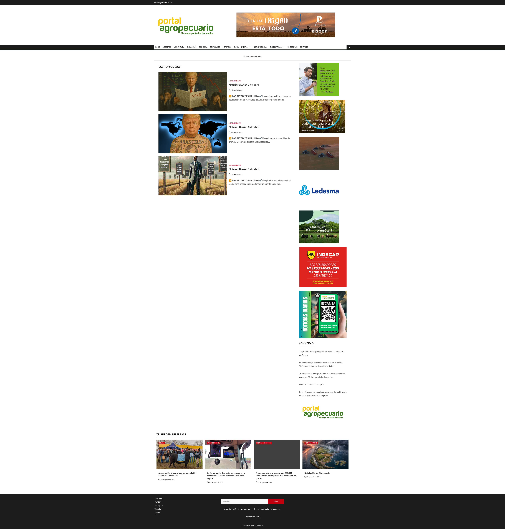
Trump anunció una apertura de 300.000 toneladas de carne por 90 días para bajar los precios (276, 476)
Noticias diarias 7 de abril (244, 85)
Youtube (158, 509)
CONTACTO (304, 47)
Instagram (159, 506)
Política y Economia (263, 443)
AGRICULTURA (179, 47)
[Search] (348, 47)
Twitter (158, 502)
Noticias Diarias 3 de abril (244, 127)
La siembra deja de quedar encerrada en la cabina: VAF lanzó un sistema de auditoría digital (226, 476)
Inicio (245, 57)
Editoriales (292, 47)
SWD (258, 517)
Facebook (159, 498)
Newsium (247, 526)
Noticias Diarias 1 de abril (244, 169)
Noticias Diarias (235, 81)
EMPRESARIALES (276, 47)
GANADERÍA (191, 47)
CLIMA (236, 47)
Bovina (161, 443)
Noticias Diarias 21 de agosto (311, 385)
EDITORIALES (215, 47)
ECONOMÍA (203, 47)
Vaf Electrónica (214, 443)
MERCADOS (227, 47)
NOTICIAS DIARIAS (260, 47)
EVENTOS (244, 47)
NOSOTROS (167, 47)
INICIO (157, 47)
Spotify (157, 513)
